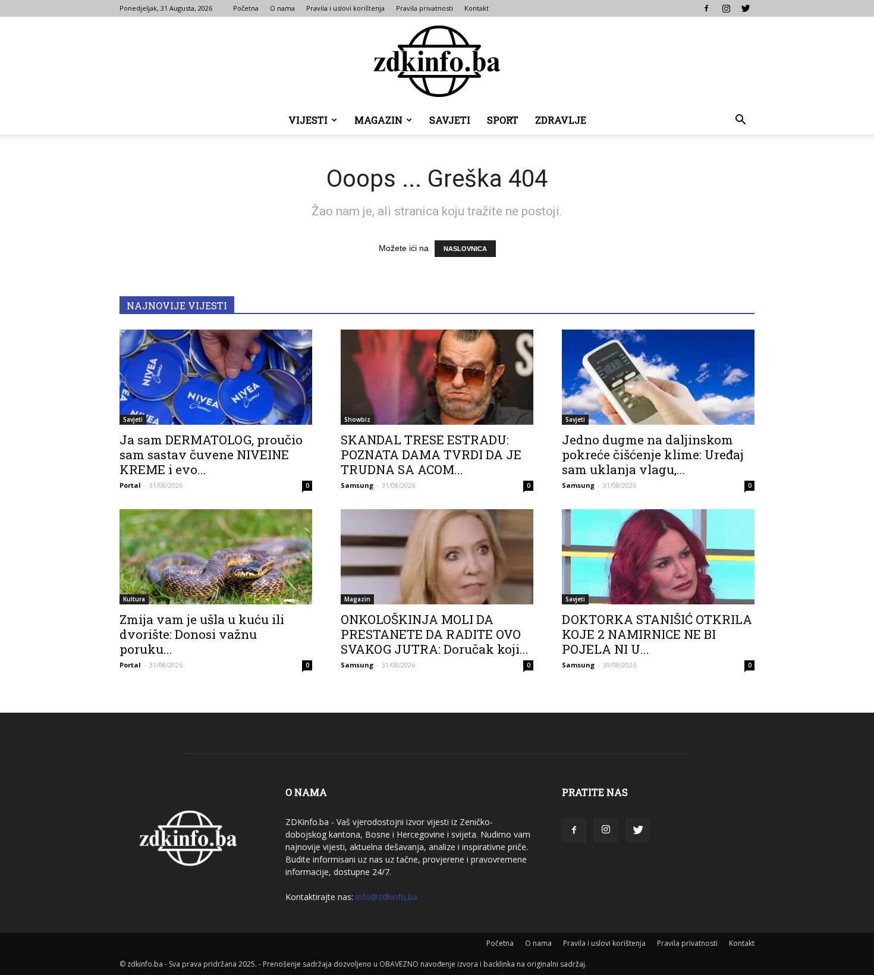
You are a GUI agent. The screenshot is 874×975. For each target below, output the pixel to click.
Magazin (378, 120)
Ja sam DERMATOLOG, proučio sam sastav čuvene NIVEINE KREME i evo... (211, 454)
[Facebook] (706, 8)
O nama (282, 8)
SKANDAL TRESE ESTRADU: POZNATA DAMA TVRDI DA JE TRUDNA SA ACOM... (431, 454)
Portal (130, 485)
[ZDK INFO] (437, 61)
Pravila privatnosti (424, 8)
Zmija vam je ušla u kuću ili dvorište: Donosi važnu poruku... (202, 634)
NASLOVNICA (465, 248)
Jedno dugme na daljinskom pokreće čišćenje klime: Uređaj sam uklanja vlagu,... (653, 454)
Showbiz (357, 419)
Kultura (134, 599)
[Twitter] (745, 8)
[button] (740, 121)
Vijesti (308, 120)
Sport (502, 120)
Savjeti (449, 120)
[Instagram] (726, 8)
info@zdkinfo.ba (386, 896)
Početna (246, 8)
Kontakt (476, 8)
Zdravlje (560, 120)
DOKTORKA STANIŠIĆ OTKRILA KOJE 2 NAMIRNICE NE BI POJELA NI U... (657, 634)
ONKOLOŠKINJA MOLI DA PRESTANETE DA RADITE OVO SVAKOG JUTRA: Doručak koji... (435, 634)
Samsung (357, 485)
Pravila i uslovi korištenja (345, 8)
